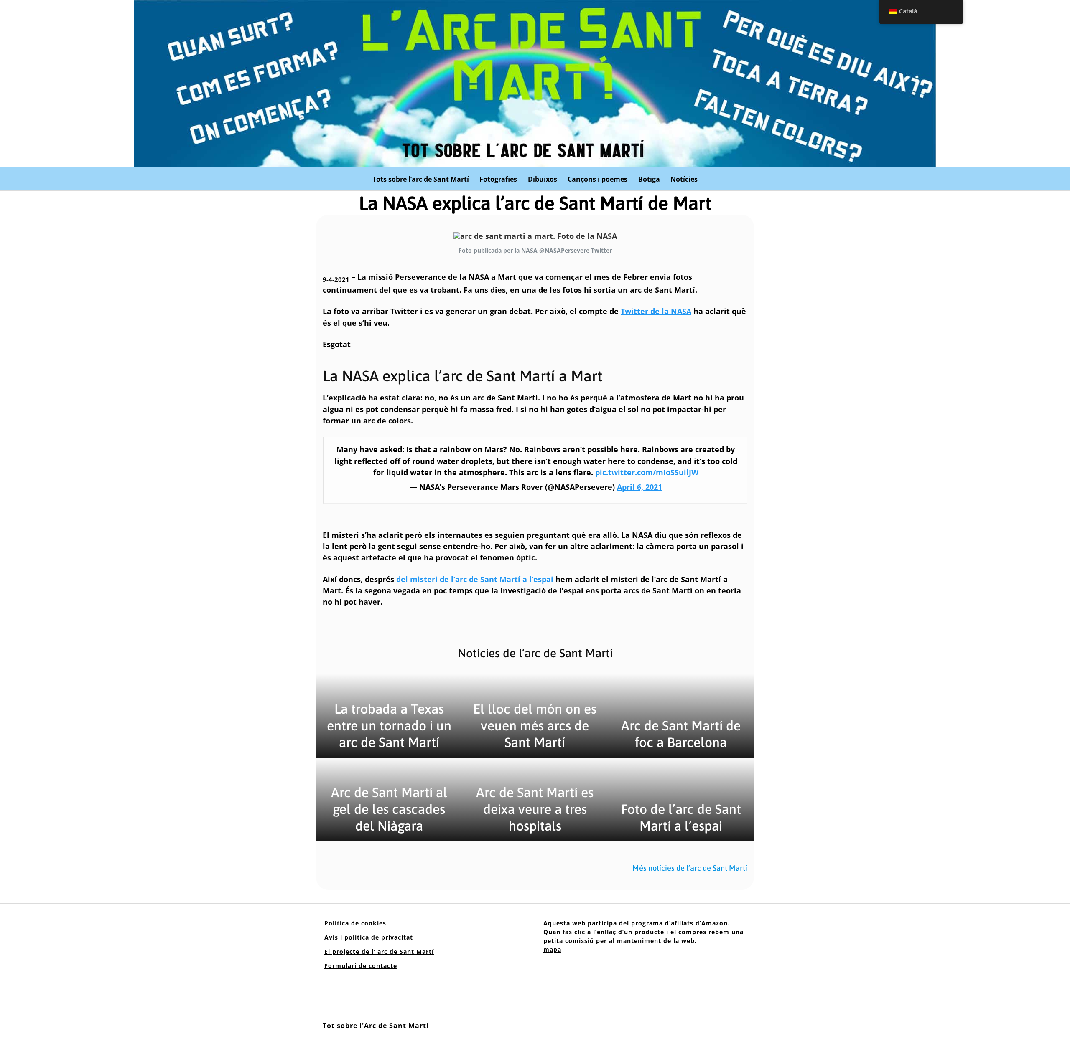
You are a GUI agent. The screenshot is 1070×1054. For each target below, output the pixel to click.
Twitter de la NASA (656, 311)
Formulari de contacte (360, 966)
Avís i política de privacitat (368, 937)
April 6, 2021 (639, 487)
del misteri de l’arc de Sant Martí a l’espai (474, 579)
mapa (552, 949)
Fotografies (498, 179)
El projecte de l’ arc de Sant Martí (379, 951)
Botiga (649, 179)
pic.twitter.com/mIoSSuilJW (646, 472)
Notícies (684, 179)
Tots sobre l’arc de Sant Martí (420, 179)
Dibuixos (542, 179)
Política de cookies (355, 923)
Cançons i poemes (597, 179)
